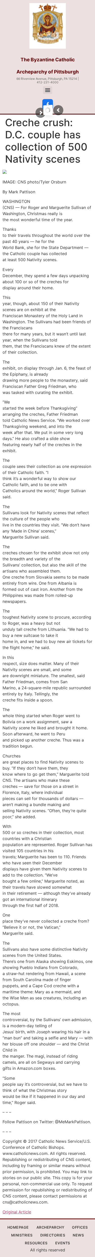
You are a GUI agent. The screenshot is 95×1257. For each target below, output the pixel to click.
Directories (52, 1235)
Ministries (22, 1235)
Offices (80, 1227)
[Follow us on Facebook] (47, 104)
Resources (36, 1243)
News (78, 1235)
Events (62, 1243)
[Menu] (47, 90)
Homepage (18, 1227)
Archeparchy (50, 1227)
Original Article (17, 1211)
